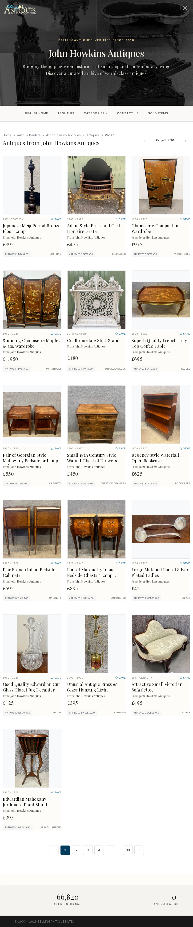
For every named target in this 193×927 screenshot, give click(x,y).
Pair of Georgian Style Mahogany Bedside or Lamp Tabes (30, 460)
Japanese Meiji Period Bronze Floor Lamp (31, 228)
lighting (56, 254)
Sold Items (158, 113)
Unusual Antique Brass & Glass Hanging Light (92, 687)
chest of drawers (113, 483)
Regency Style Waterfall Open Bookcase (155, 458)
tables (185, 369)
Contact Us (128, 113)
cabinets (55, 483)
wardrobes (182, 254)
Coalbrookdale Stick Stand (93, 340)
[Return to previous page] (184, 8)
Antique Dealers (28, 135)
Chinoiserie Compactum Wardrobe (156, 228)
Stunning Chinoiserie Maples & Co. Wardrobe (31, 343)
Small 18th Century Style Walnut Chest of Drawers (92, 458)
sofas (186, 712)
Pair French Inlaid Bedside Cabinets (29, 572)
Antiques (92, 135)
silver (186, 598)
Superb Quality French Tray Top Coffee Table (159, 343)
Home (7, 135)
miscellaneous (115, 369)
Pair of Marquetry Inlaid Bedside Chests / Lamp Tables (91, 575)
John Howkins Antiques (63, 135)
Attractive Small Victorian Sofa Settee (157, 687)
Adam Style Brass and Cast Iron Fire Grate (93, 228)
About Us (66, 113)
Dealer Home (36, 113)
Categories (94, 113)
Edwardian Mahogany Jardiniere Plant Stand (25, 801)
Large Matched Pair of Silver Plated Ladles (160, 572)
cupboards (118, 598)
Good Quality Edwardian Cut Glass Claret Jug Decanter (31, 687)
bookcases (182, 483)
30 (128, 850)
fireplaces (118, 254)
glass (57, 712)
